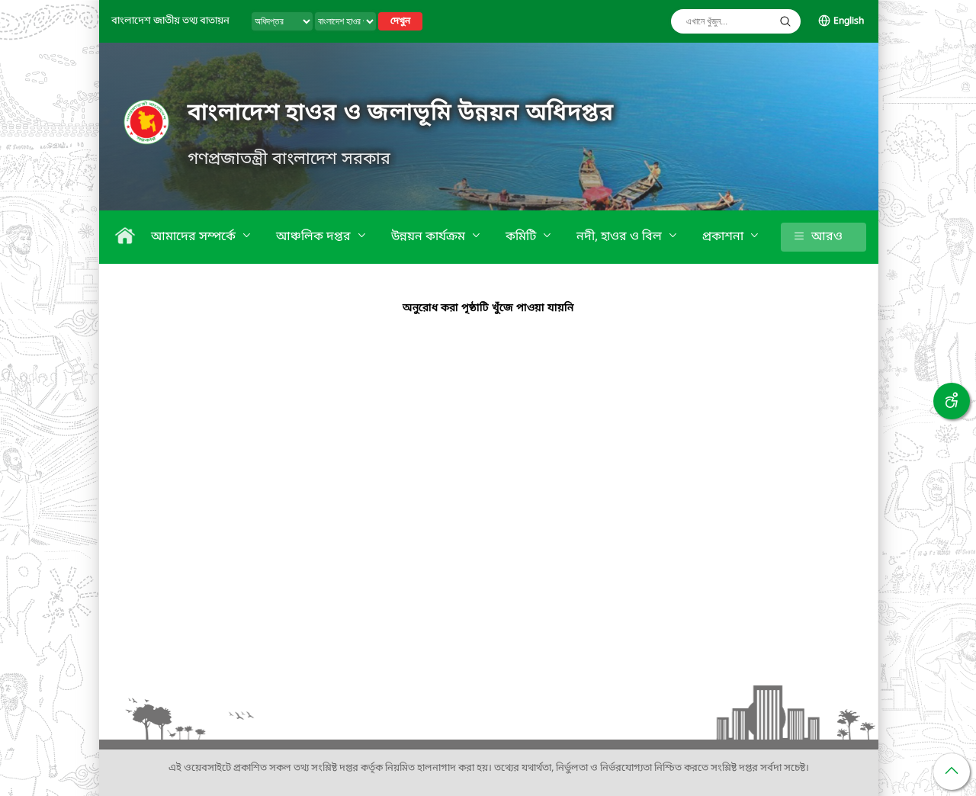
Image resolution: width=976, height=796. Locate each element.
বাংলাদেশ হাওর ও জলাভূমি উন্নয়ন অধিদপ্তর (401, 113)
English (848, 21)
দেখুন (400, 21)
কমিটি (522, 237)
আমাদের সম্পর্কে (195, 237)
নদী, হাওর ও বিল (620, 237)
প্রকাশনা (724, 237)
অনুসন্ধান (785, 21)
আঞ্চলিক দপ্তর (315, 237)
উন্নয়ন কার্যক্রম (429, 237)
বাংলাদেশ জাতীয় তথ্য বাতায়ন (170, 20)
